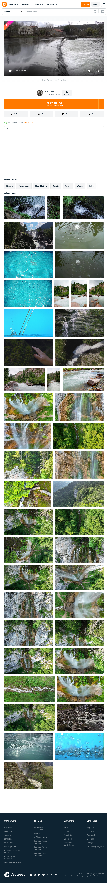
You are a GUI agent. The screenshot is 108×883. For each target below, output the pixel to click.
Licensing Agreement (39, 827)
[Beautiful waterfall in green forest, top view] (28, 406)
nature (9, 185)
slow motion (41, 185)
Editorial (51, 4)
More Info (10, 128)
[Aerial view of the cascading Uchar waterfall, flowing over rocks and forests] (28, 234)
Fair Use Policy (96, 876)
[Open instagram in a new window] (35, 876)
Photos (25, 4)
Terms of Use (70, 876)
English (88, 826)
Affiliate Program (41, 836)
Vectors (12, 4)
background (24, 185)
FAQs (65, 826)
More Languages (92, 845)
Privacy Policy (83, 876)
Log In (95, 4)
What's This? (28, 123)
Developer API (10, 845)
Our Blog (67, 837)
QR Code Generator (8, 862)
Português (89, 834)
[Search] (95, 11)
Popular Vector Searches (40, 841)
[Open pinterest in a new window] (43, 876)
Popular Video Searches (40, 853)
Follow (66, 94)
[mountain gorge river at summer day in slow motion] (24, 378)
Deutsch (88, 837)
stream (68, 185)
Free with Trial (54, 104)
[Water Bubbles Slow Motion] (79, 234)
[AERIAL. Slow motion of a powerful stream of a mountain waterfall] (79, 351)
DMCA (36, 832)
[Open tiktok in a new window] (48, 876)
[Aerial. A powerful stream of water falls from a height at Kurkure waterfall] (28, 774)
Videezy (7, 834)
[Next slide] (97, 185)
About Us (67, 834)
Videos (38, 4)
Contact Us (67, 830)
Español (88, 830)
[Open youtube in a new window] (56, 876)
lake (91, 185)
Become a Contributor (68, 842)
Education (8, 841)
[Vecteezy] (4, 4)
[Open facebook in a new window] (31, 876)
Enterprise (8, 837)
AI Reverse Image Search (12, 850)
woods (80, 185)
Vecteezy (8, 830)
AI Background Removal (10, 856)
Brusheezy (8, 826)
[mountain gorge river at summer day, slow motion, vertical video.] (61, 292)
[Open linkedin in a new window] (39, 876)
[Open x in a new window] (52, 876)
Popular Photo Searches (40, 847)
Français (88, 841)
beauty (56, 185)
